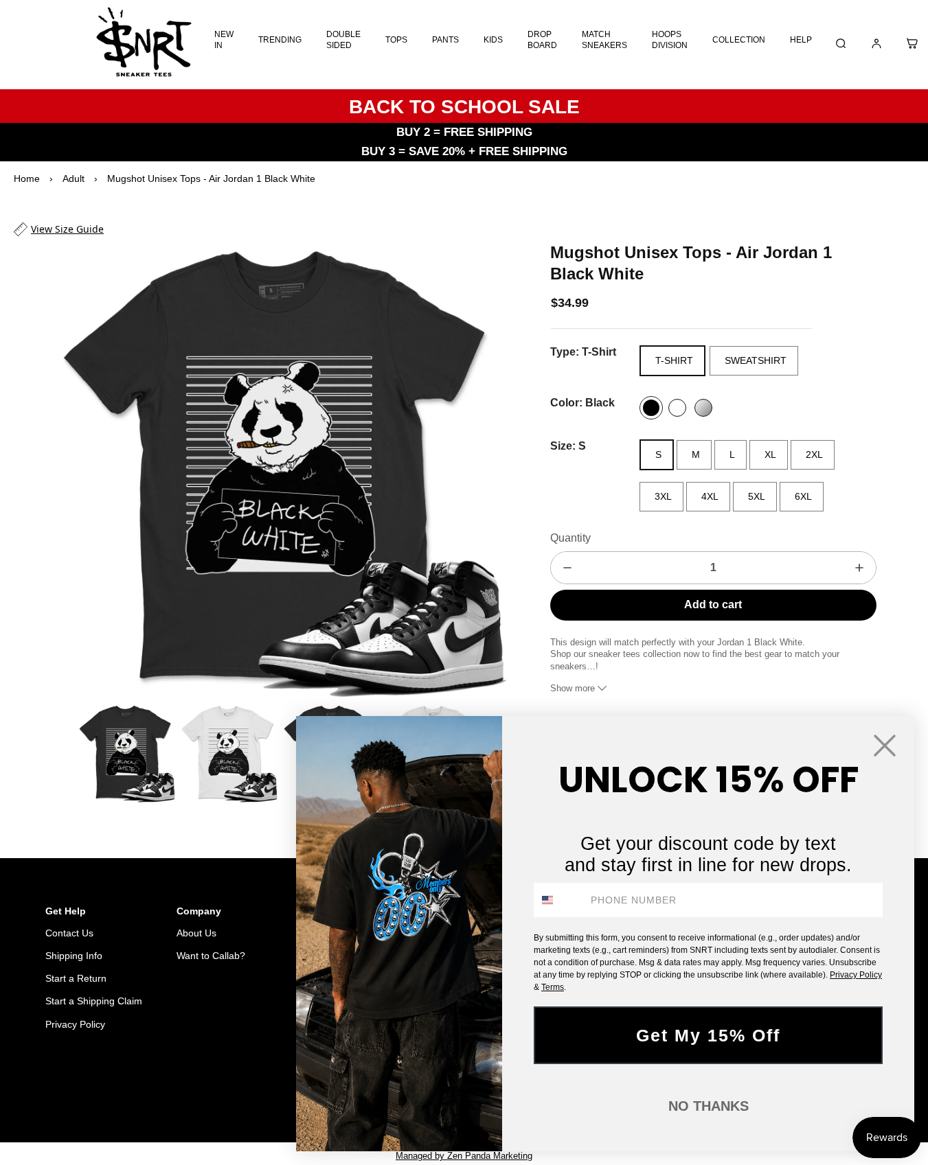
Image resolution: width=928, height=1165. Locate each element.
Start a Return (75, 978)
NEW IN (224, 40)
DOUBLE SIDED (343, 40)
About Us (196, 932)
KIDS (493, 40)
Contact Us (69, 932)
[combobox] (559, 900)
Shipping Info (73, 955)
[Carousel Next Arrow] (488, 469)
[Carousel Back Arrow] (61, 753)
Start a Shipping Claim (93, 1000)
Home (27, 178)
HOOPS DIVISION (670, 40)
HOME (179, 1094)
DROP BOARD (542, 40)
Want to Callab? (211, 955)
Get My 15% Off (708, 1035)
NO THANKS (708, 1106)
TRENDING (280, 40)
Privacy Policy (75, 1024)
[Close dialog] (885, 746)
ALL (217, 1094)
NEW (252, 1094)
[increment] (859, 568)
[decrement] (567, 568)
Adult (73, 178)
